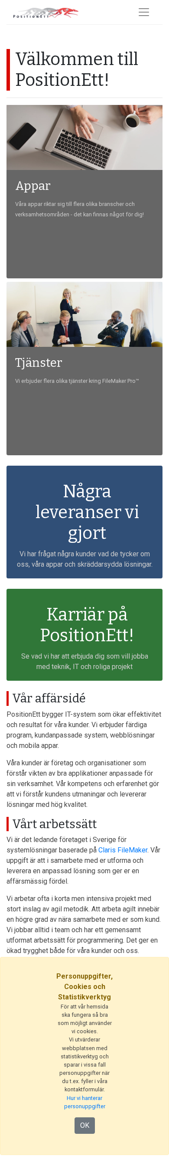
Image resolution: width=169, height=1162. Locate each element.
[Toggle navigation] (144, 12)
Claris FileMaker (122, 850)
